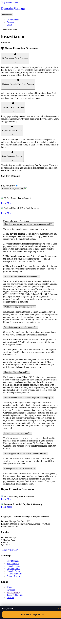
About (9, 587)
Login (9, 25)
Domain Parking (14, 571)
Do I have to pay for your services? (18, 307)
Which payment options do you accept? (20, 276)
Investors (11, 590)
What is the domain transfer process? (19, 327)
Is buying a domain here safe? (16, 433)
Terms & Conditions (16, 595)
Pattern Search (13, 576)
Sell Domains (13, 563)
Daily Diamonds (14, 573)
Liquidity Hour (13, 568)
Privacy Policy (13, 592)
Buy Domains (13, 19)
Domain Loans (13, 566)
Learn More (6, 203)
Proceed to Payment (11, 189)
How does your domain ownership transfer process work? (27, 224)
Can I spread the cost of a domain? (18, 469)
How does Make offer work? (15, 372)
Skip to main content (10, 2)
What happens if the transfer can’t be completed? (24, 453)
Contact (10, 22)
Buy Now (8, 185)
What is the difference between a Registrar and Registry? (27, 397)
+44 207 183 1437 (9, 550)
